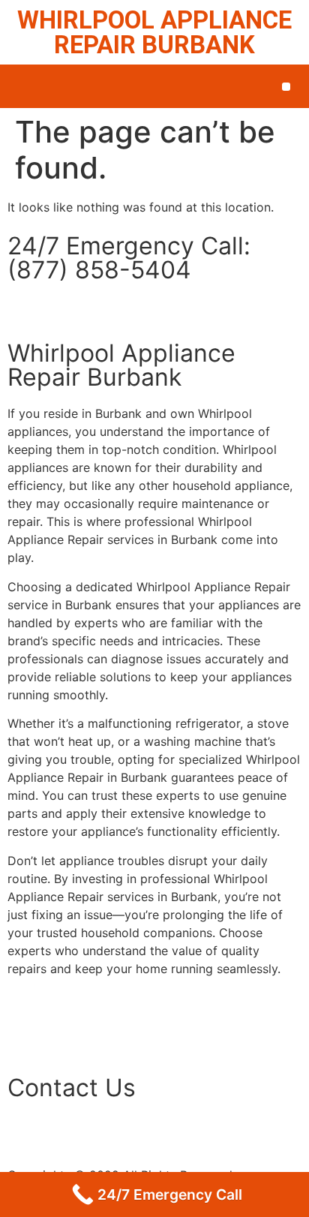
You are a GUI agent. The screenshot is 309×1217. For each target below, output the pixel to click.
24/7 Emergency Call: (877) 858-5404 (129, 257)
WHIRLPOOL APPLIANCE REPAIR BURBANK (154, 32)
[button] (286, 87)
